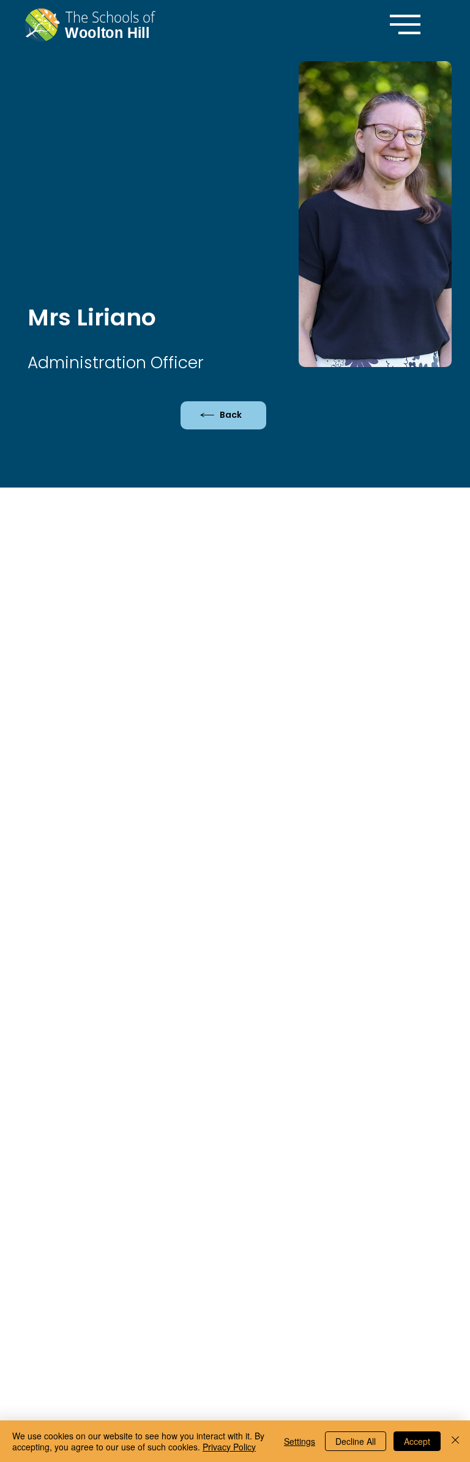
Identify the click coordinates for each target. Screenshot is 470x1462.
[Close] (455, 1441)
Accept (417, 1441)
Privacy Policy (229, 1447)
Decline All (355, 1441)
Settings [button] (299, 1441)
